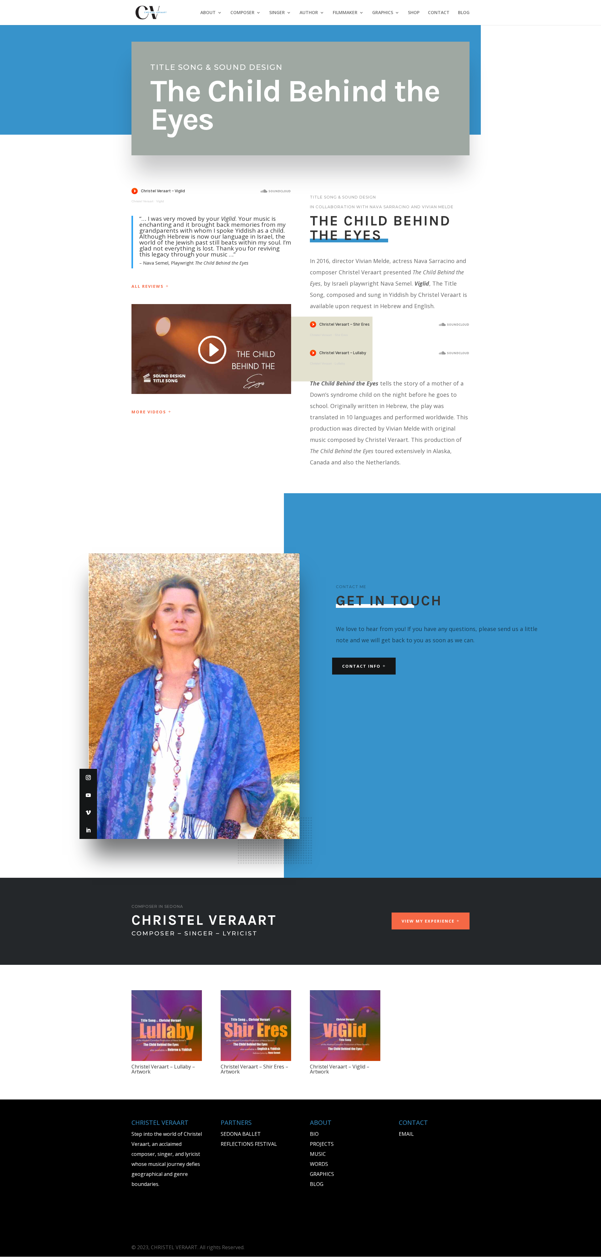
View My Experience (428, 921)
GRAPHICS (382, 12)
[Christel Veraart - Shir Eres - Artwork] (256, 1059)
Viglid (160, 201)
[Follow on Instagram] (88, 777)
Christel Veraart (142, 201)
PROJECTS (322, 1144)
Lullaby (340, 363)
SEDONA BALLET (241, 1133)
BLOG (464, 12)
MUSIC (318, 1154)
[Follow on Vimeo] (88, 812)
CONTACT (438, 12)
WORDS (319, 1164)
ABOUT (208, 12)
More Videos (148, 412)
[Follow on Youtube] (88, 795)
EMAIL (406, 1133)
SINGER (277, 12)
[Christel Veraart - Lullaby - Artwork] (166, 1059)
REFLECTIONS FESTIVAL (249, 1144)
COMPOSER (242, 12)
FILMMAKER (345, 12)
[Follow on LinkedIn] (88, 830)
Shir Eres (341, 335)
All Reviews (147, 286)
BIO (314, 1133)
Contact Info (361, 666)
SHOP (413, 12)
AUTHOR (309, 12)
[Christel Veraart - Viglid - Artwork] (345, 1059)
